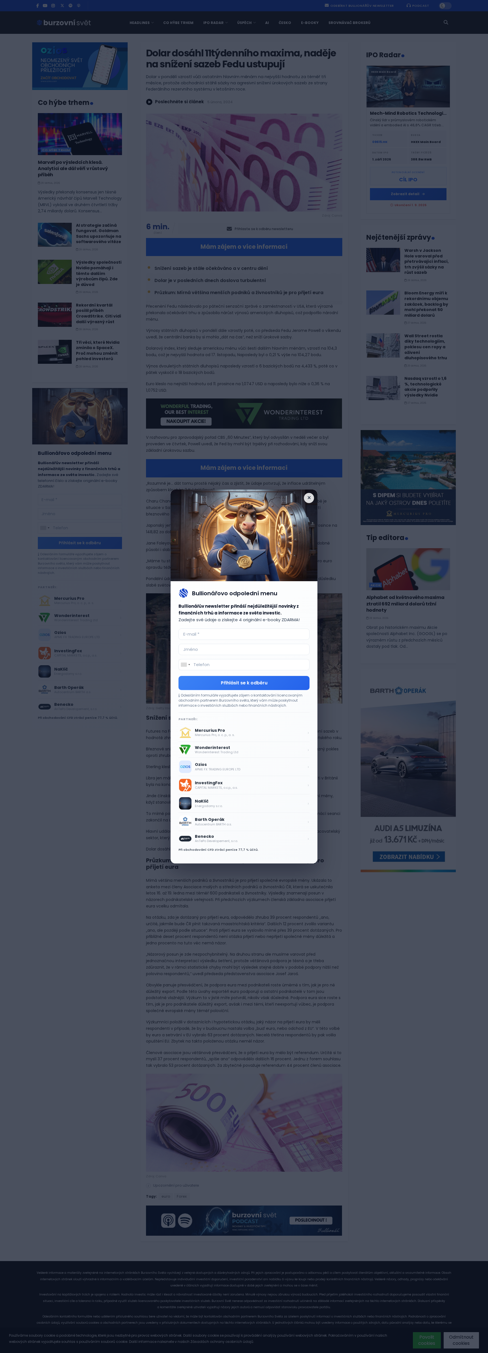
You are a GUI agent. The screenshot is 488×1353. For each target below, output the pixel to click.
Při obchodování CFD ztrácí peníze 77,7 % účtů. (218, 849)
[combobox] (185, 664)
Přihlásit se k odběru (244, 683)
